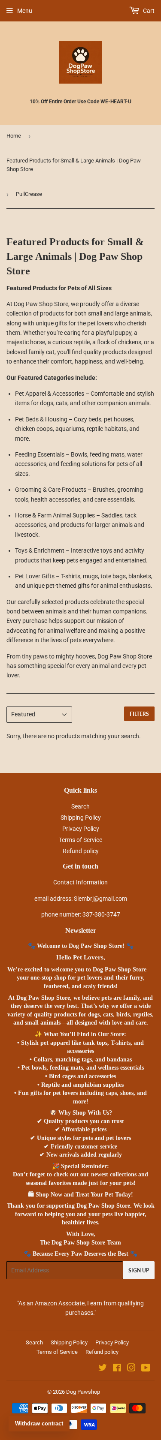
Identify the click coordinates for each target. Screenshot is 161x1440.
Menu (24, 10)
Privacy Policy (80, 828)
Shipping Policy (81, 817)
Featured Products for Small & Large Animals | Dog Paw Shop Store (73, 165)
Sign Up (138, 1270)
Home (13, 135)
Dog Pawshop (83, 1392)
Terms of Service (80, 839)
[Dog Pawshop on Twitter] (102, 1368)
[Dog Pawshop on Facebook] (117, 1368)
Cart (148, 10)
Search (80, 806)
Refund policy (81, 851)
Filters (139, 714)
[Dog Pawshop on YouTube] (145, 1368)
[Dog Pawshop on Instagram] (131, 1368)
